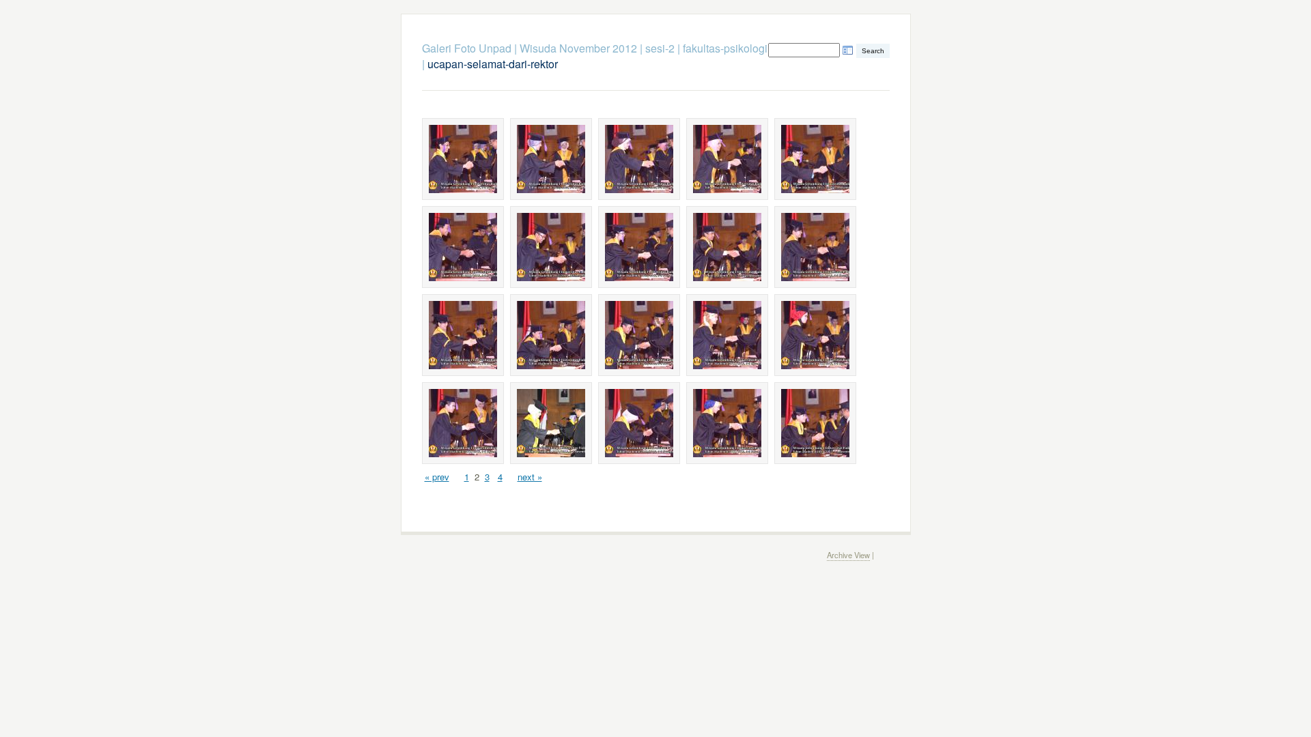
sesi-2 (660, 48)
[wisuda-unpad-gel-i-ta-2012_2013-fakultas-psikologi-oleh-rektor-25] (815, 159)
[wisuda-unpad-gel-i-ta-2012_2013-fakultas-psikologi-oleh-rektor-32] (551, 335)
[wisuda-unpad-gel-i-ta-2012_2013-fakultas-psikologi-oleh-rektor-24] (727, 159)
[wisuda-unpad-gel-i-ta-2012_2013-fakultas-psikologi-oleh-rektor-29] (727, 247)
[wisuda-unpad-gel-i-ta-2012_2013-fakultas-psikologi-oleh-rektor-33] (639, 335)
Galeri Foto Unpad (466, 48)
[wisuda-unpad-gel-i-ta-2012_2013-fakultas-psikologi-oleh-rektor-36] (463, 423)
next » (530, 476)
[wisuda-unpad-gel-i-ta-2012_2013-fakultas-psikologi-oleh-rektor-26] (463, 247)
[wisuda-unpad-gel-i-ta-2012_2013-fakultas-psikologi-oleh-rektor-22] (551, 159)
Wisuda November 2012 (578, 48)
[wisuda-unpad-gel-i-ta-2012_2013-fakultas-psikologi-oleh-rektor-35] (815, 335)
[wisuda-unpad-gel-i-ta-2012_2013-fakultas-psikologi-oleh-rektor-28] (639, 247)
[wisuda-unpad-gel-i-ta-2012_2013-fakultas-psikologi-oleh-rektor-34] (727, 335)
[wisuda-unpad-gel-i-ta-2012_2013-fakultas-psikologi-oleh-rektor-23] (639, 159)
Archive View (848, 554)
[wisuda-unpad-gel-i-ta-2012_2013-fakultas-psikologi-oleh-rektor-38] (639, 423)
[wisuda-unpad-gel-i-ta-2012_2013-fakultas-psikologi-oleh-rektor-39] (727, 423)
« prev (437, 476)
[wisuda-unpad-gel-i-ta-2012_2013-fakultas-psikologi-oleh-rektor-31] (463, 335)
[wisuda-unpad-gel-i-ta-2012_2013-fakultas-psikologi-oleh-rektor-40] (815, 423)
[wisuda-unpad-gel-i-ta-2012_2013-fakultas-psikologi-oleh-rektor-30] (815, 247)
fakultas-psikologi (725, 48)
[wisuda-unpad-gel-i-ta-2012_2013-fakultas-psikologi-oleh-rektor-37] (551, 423)
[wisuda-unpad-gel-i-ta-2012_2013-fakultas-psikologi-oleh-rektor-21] (463, 159)
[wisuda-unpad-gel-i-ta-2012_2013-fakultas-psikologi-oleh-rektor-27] (551, 247)
